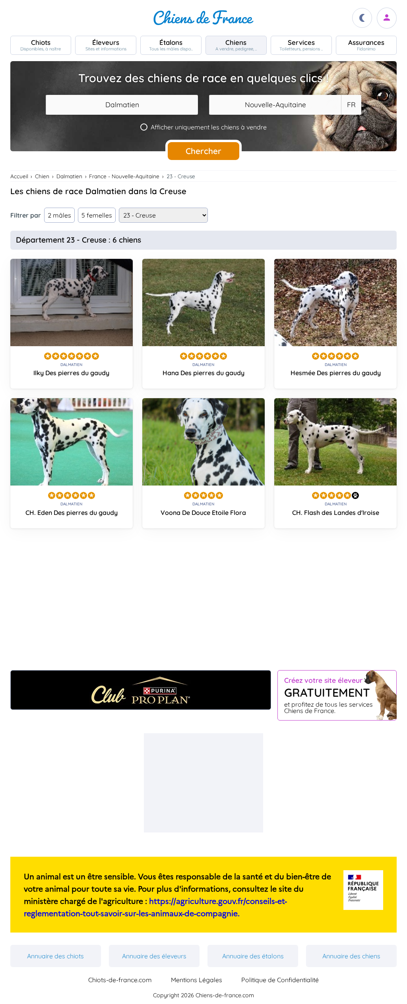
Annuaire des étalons (253, 956)
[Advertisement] (203, 602)
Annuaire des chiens (351, 956)
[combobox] (122, 105)
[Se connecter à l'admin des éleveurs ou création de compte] (386, 18)
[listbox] (351, 105)
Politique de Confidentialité (280, 980)
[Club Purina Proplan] (140, 690)
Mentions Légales (196, 980)
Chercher (203, 151)
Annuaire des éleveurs (154, 956)
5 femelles (96, 215)
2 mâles (59, 215)
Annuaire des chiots (55, 956)
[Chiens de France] (203, 17)
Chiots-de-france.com (120, 980)
